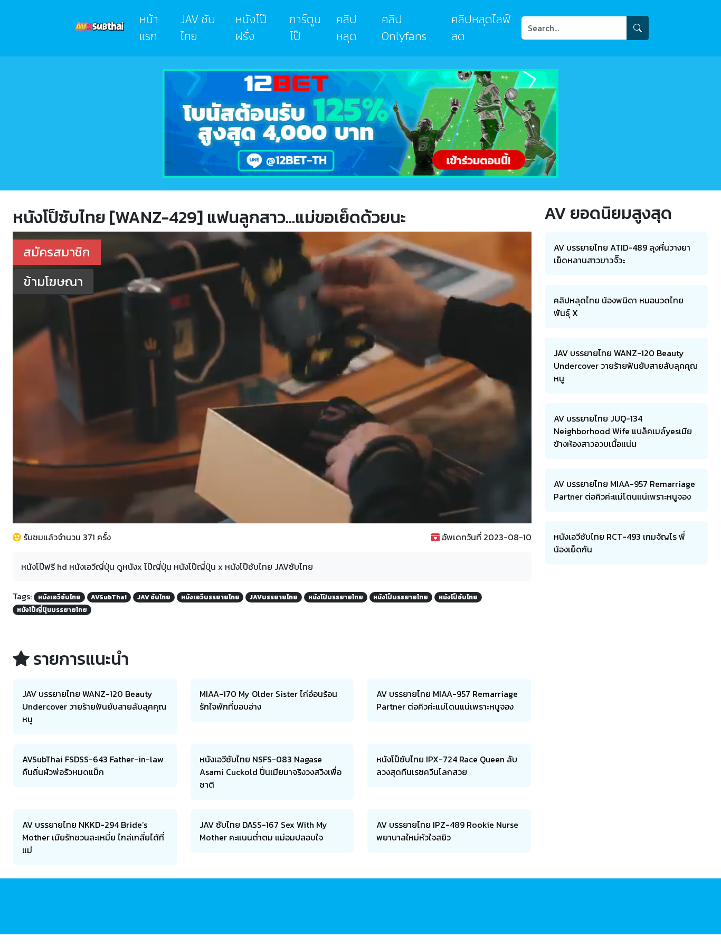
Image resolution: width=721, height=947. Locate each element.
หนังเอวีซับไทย (59, 597)
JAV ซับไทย (198, 28)
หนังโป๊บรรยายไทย (335, 597)
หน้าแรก (148, 28)
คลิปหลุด (346, 28)
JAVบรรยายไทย (274, 597)
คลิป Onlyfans (404, 28)
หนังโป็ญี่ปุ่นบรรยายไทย (52, 610)
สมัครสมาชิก (56, 252)
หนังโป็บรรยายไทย (400, 597)
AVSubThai (109, 597)
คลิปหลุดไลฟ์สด (480, 28)
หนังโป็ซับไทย (458, 597)
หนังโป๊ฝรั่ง (251, 28)
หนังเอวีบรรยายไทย (210, 597)
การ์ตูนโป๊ (305, 28)
